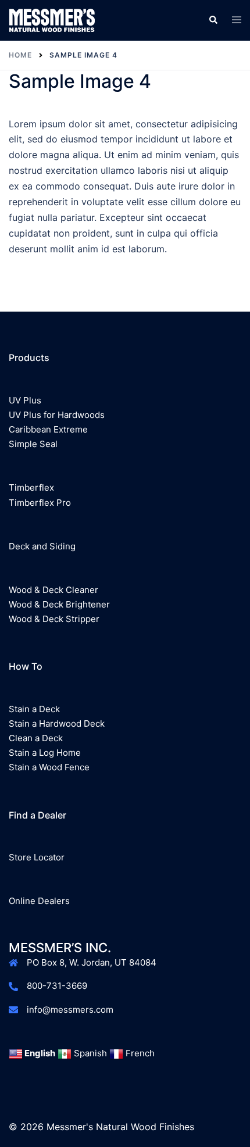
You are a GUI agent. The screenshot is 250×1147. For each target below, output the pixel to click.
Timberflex (31, 487)
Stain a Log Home (45, 752)
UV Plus (25, 400)
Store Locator (37, 857)
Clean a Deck (36, 738)
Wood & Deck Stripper (54, 618)
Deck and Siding (42, 546)
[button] (212, 20)
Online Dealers (39, 900)
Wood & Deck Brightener (59, 604)
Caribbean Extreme (48, 429)
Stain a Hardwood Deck (57, 723)
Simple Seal (33, 443)
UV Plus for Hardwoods (57, 414)
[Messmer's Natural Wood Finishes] (52, 19)
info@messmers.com (70, 1009)
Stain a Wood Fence (49, 767)
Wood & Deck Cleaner (53, 589)
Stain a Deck (34, 708)
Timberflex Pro (40, 502)
